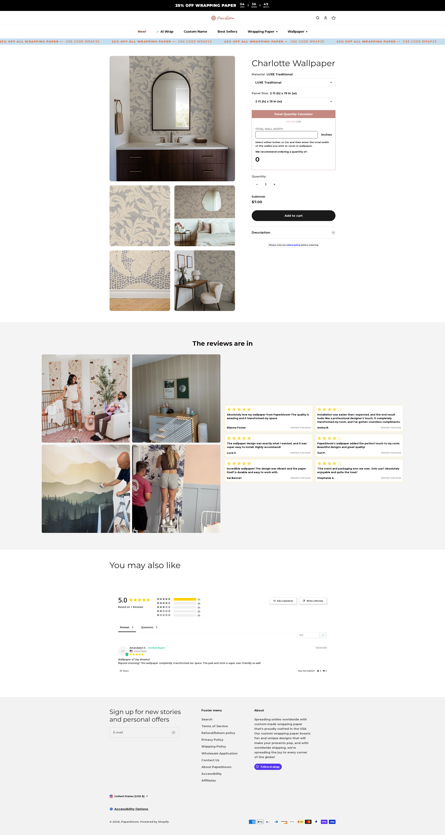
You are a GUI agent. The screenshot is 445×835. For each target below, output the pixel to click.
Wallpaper (296, 32)
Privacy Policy (212, 739)
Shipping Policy (213, 746)
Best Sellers (227, 32)
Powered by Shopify (154, 821)
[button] (319, 670)
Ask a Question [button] (285, 600)
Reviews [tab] (124, 627)
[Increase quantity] (274, 184)
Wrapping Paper (261, 32)
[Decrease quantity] (257, 184)
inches (326, 134)
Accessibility (211, 773)
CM (299, 121)
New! (142, 32)
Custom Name (195, 32)
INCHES (291, 121)
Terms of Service (214, 726)
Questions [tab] (147, 627)
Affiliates (208, 780)
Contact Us (210, 760)
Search (206, 719)
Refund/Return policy (218, 733)
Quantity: (259, 176)
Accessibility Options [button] (131, 809)
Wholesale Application (219, 753)
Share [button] (125, 670)
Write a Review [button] (315, 600)
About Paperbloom (216, 767)
